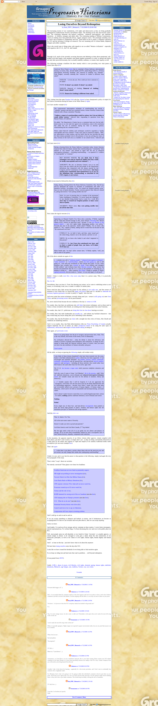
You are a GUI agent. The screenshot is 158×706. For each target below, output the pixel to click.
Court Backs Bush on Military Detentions (66, 480)
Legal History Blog (33, 121)
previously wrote (62, 331)
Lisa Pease (117, 51)
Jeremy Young (118, 30)
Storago (31, 90)
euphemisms (51, 327)
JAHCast (30, 168)
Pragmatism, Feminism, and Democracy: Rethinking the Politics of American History (121, 88)
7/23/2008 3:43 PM (87, 645)
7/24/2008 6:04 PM (84, 688)
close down (87, 310)
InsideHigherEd (32, 167)
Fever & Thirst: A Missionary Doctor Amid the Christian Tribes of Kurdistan (121, 115)
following (74, 352)
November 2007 (32, 287)
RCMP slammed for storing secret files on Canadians (70, 494)
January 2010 (31, 245)
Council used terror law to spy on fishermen (67, 508)
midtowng (117, 50)
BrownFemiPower (33, 101)
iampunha (117, 44)
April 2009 (30, 259)
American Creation (33, 100)
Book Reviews (32, 144)
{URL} (54, 565)
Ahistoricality (117, 33)
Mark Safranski (118, 56)
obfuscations (59, 327)
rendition (74, 567)
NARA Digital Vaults (34, 182)
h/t (59, 65)
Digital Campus (32, 159)
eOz (115, 42)
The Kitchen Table (33, 119)
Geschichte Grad (33, 113)
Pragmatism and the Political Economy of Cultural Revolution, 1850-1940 (122, 84)
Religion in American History (36, 127)
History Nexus (32, 195)
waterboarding (73, 262)
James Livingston (119, 47)
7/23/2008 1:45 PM (84, 620)
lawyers (88, 359)
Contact (30, 28)
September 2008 (32, 271)
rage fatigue (64, 567)
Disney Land (51, 277)
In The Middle (32, 116)
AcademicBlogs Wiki (34, 192)
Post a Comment (77, 697)
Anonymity (31, 25)
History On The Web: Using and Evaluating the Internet (121, 98)
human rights (100, 565)
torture (56, 377)
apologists (67, 363)
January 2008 (31, 284)
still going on (99, 296)
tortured (75, 265)
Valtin (115, 60)
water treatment (60, 262)
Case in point (58, 348)
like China (82, 270)
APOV (61, 558)
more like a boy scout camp (72, 276)
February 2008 (31, 282)
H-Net (29, 165)
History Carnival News (34, 161)
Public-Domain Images (34, 147)
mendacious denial (84, 326)
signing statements (59, 272)
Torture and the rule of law (62, 491)
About (29, 23)
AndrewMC (117, 32)
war (85, 567)
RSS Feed (31, 32)
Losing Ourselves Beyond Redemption (79, 24)
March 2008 (31, 280)
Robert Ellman (118, 41)
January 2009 (31, 264)
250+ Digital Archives (34, 173)
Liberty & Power (32, 122)
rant (70, 567)
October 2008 (31, 269)
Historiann (31, 124)
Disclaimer (31, 26)
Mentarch (57, 567)
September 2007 (32, 290)
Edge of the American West (36, 109)
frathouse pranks (75, 260)
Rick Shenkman (32, 128)
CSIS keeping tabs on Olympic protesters (66, 497)
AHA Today (31, 98)
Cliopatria (31, 106)
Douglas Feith (69, 99)
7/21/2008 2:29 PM (87, 600)
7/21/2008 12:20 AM (83, 592)
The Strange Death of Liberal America (120, 72)
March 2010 (31, 242)
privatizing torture (62, 298)
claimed (82, 99)
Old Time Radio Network (35, 183)
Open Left (31, 125)
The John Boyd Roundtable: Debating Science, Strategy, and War (121, 109)
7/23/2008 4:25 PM (84, 656)
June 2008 (30, 275)
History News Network (34, 162)
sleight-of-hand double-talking (75, 327)
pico (115, 54)
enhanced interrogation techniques (92, 260)
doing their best (77, 310)
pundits (82, 359)
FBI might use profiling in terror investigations (68, 473)
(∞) (124, 30)
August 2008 (31, 272)
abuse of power (62, 565)
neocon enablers (98, 361)
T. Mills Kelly (31, 118)
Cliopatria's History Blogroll (36, 194)
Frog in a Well (32, 110)
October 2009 (31, 250)
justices (94, 359)
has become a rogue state (70, 368)
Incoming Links (32, 211)
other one (55, 413)
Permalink (79, 572)
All (53, 281)
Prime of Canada (96, 324)
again (55, 446)
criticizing (93, 220)
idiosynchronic (118, 45)
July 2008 (30, 274)
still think (80, 305)
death (82, 265)
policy (78, 358)
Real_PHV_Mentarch (74, 584)
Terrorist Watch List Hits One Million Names (68, 477)
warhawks (57, 361)
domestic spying (90, 565)
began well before (80, 291)
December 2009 (32, 247)
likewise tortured (86, 267)
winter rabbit (117, 62)
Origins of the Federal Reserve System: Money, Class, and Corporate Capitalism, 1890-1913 (120, 79)
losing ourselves (61, 546)
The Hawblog (32, 115)
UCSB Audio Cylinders (34, 185)
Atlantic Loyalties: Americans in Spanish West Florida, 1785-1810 (122, 94)
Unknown (74, 592)
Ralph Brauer (118, 36)
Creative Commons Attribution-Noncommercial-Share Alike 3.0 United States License (35, 228)
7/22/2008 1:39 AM (84, 611)
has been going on (90, 262)
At (51, 281)
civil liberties (72, 565)
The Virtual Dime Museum (35, 130)
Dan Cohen (31, 107)
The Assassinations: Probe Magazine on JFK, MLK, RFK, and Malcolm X (121, 103)
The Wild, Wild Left (33, 131)
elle (115, 39)
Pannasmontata (38, 87)
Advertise (30, 29)
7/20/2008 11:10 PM (87, 584)
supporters (57, 363)
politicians (100, 359)
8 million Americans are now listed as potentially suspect (71, 470)
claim (73, 319)
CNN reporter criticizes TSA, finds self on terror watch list (72, 484)
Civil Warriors (32, 104)
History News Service (34, 164)
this (71, 256)
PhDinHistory (118, 53)
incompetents (89, 406)
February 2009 (31, 263)
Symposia (31, 149)
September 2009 (32, 251)
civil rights (80, 565)
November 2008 (32, 267)
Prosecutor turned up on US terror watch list (67, 487)
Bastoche (117, 35)
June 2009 (30, 256)
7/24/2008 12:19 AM (87, 681)
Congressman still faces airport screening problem (69, 511)
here (70, 443)
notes (71, 69)
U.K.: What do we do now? (62, 501)
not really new (93, 290)
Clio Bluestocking (119, 38)
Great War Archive (33, 177)
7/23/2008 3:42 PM (87, 632)
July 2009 (30, 255)
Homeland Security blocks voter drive (65, 504)
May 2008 (30, 277)
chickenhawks (65, 361)
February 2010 (31, 243)
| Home (84, 697)
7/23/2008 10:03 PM (83, 666)
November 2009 (32, 248)
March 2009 (31, 261)
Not (48, 281)
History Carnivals (33, 146)
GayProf (30, 112)
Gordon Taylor (118, 57)
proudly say (78, 314)
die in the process (90, 373)
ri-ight (87, 101)
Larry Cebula (32, 103)
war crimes (90, 567)
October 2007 (31, 288)
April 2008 (30, 279)
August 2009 (31, 253)
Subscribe (31, 31)
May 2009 (30, 258)
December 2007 (32, 285)
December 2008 (32, 266)
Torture (80, 567)
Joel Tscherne (118, 59)
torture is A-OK (91, 302)
